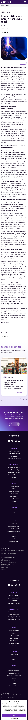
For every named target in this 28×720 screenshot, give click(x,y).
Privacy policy (5, 712)
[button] (25, 2)
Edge (5, 252)
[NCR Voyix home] (6, 2)
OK (14, 715)
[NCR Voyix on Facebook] (9, 440)
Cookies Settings (11, 550)
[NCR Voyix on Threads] (12, 440)
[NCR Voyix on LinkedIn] (19, 440)
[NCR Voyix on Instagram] (15, 440)
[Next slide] (25, 400)
